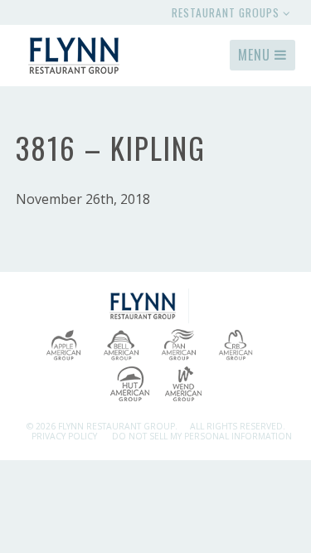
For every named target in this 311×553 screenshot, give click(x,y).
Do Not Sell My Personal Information (202, 436)
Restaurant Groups (227, 12)
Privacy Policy (64, 436)
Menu (256, 55)
